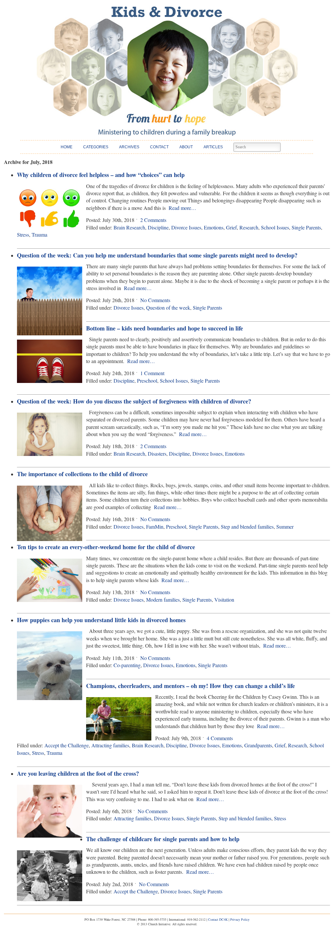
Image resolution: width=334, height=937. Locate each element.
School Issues (275, 227)
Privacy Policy (240, 919)
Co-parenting (127, 665)
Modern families (163, 599)
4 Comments (220, 738)
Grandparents (258, 745)
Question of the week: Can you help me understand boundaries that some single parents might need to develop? (157, 255)
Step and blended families (247, 526)
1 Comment (152, 373)
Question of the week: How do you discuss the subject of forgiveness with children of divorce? (134, 401)
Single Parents (306, 227)
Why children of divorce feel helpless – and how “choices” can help (101, 174)
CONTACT (159, 147)
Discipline (158, 227)
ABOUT (186, 147)
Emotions (213, 227)
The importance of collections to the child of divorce (82, 474)
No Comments (155, 300)
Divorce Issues (186, 227)
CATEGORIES (95, 147)
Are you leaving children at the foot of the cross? (78, 773)
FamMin (154, 526)
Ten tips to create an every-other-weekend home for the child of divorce (106, 547)
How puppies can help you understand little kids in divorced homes (101, 620)
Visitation (224, 599)
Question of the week (168, 307)
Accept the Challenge (66, 745)
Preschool (147, 380)
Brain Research (129, 227)
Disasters (157, 453)
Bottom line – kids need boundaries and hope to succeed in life (164, 328)
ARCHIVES (129, 147)
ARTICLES (213, 147)
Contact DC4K (218, 919)
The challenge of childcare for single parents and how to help (162, 839)
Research (248, 227)
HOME (66, 147)
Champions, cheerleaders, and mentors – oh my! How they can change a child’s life (190, 685)
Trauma (39, 234)
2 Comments (153, 219)
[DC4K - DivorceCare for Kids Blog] (167, 71)
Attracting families (110, 745)
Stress (23, 234)
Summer (285, 526)
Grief (231, 227)
